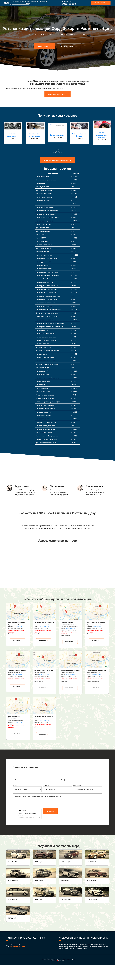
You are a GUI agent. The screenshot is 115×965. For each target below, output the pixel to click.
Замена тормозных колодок (46, 340)
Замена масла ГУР (42, 374)
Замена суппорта (42, 330)
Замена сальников (42, 200)
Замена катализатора (43, 412)
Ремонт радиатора (42, 368)
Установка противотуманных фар (48, 402)
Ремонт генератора (43, 391)
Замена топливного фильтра (46, 357)
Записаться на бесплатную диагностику (56, 160)
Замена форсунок (42, 354)
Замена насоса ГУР (43, 371)
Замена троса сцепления (45, 221)
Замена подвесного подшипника (47, 275)
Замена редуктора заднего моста (48, 296)
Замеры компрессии (43, 224)
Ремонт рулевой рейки (44, 255)
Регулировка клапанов (44, 197)
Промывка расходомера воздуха (47, 364)
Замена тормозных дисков (45, 333)
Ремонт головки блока (44, 193)
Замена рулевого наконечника (47, 286)
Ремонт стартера (42, 388)
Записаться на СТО (99, 3)
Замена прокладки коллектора (47, 211)
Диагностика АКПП (42, 228)
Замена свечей (41, 183)
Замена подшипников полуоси (47, 272)
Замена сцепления (57, 135)
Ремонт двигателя (42, 187)
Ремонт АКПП (41, 234)
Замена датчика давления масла (47, 217)
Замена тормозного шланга (46, 337)
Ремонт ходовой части (44, 432)
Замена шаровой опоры (44, 282)
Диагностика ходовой (43, 248)
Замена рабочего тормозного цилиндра (50, 327)
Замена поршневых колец (45, 204)
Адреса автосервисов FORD (19, 4)
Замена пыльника (42, 265)
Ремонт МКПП (41, 238)
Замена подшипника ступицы (46, 289)
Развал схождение (42, 252)
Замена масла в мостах (44, 306)
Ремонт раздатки (42, 241)
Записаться (16, 640)
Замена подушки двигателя (45, 207)
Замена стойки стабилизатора (47, 258)
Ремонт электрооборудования (47, 436)
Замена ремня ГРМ (42, 176)
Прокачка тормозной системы (47, 313)
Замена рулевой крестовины (46, 292)
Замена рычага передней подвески (48, 310)
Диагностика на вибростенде (46, 443)
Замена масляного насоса (45, 214)
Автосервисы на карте (68, 46)
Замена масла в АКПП (44, 245)
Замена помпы (41, 385)
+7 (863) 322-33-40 (69, 4)
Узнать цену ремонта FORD (56, 94)
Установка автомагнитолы (45, 395)
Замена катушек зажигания (45, 405)
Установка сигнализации (45, 398)
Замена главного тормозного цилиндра (50, 323)
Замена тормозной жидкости (46, 439)
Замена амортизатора (44, 269)
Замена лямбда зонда (43, 415)
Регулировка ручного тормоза (47, 316)
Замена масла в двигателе (45, 426)
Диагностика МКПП (43, 231)
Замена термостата (43, 381)
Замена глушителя (42, 419)
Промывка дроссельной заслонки (48, 350)
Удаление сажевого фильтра (46, 422)
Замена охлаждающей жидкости (101, 135)
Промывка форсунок (43, 347)
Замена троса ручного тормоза (47, 320)
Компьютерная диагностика (46, 180)
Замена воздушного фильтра (46, 361)
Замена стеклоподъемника (45, 409)
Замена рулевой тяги (43, 262)
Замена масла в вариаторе (45, 429)
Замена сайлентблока (43, 279)
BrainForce (61, 960)
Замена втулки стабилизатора (46, 303)
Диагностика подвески (44, 190)
